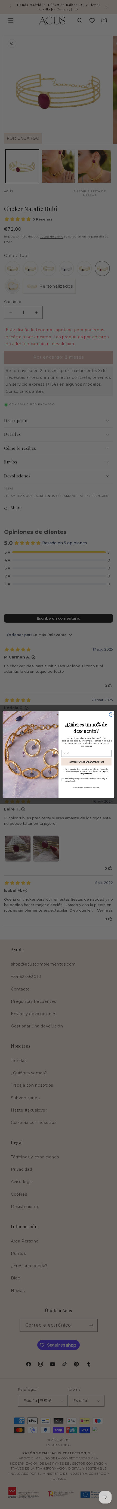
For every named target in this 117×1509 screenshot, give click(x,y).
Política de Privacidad (81, 787)
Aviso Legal (95, 787)
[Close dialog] (111, 714)
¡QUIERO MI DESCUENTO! (86, 761)
